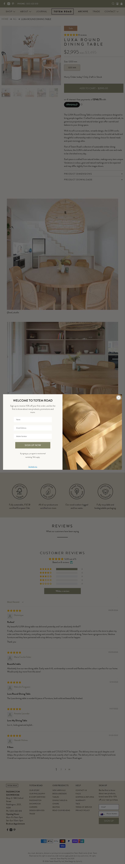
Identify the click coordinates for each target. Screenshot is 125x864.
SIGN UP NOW (33, 445)
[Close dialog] (118, 397)
